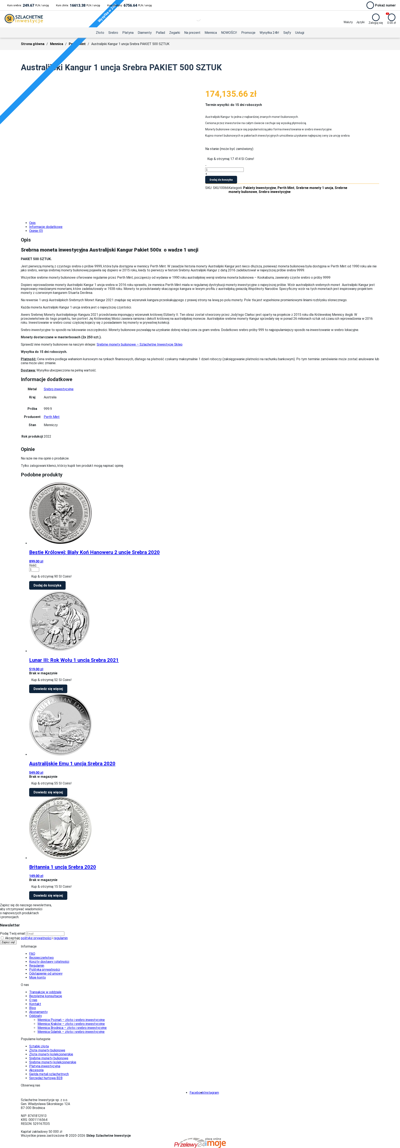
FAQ (32, 954)
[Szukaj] (195, 19)
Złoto (100, 33)
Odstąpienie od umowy (45, 974)
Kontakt (35, 1004)
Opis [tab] (32, 223)
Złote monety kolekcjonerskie (51, 1054)
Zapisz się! (8, 942)
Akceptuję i (36, 938)
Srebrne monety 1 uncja (314, 188)
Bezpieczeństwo (41, 958)
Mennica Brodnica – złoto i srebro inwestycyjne (72, 1028)
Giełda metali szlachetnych (49, 1074)
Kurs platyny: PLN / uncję (129, 5)
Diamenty (145, 33)
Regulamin (36, 966)
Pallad (160, 33)
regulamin (61, 938)
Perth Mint (286, 188)
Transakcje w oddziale (45, 992)
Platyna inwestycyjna (44, 1066)
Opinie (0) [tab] (36, 231)
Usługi (299, 33)
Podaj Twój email (12, 933)
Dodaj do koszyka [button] (47, 585)
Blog (32, 1008)
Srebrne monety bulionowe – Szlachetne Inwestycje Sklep (139, 344)
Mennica (211, 33)
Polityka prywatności (44, 970)
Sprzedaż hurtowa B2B (45, 1078)
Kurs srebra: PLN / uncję (28, 5)
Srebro (113, 33)
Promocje (248, 33)
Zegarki (174, 33)
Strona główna (32, 44)
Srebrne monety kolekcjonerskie (52, 1062)
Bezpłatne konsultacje (45, 996)
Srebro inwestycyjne (275, 192)
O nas (33, 1000)
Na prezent (192, 33)
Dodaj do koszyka (221, 179)
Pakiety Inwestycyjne (259, 188)
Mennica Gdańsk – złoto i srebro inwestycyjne (71, 1032)
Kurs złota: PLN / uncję (78, 5)
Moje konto (37, 977)
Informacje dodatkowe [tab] (45, 227)
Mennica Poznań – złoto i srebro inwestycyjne (71, 1020)
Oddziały (35, 1016)
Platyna (128, 33)
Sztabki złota (39, 1046)
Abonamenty (38, 1012)
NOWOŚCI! (229, 33)
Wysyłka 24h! (269, 33)
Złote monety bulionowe (47, 1050)
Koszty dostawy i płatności (49, 962)
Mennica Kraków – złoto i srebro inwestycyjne (71, 1024)
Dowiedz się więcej (48, 689)
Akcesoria (36, 1070)
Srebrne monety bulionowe (48, 1058)
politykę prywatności (36, 938)
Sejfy (287, 33)
